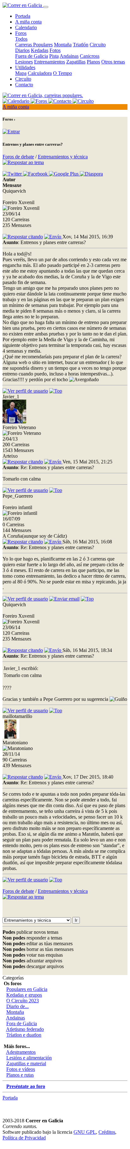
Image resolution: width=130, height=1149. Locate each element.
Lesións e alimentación (29, 1057)
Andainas (69, 56)
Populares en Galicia (26, 989)
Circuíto (23, 79)
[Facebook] (36, 173)
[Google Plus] (64, 173)
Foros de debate (18, 156)
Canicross (89, 56)
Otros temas (113, 61)
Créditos (106, 1132)
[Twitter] (13, 173)
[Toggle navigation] (45, 7)
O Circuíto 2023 (22, 1000)
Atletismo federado (25, 1029)
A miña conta (28, 21)
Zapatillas (76, 61)
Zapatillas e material (26, 1063)
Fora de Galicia (21, 1023)
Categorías (13, 977)
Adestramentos (21, 1052)
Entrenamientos (49, 61)
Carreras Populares (34, 44)
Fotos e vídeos (20, 1069)
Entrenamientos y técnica (63, 156)
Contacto (24, 84)
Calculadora (40, 73)
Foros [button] (21, 33)
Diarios (22, 50)
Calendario (26, 27)
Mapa (21, 73)
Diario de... (17, 1006)
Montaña (63, 44)
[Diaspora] (91, 173)
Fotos (55, 50)
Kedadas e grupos (24, 995)
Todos (21, 39)
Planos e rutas (20, 1075)
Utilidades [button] (25, 67)
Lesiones (24, 61)
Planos (93, 61)
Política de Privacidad (24, 1137)
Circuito (98, 44)
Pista (54, 56)
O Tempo (62, 73)
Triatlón (80, 44)
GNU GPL (85, 1132)
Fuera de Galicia (31, 56)
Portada (22, 16)
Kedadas (39, 50)
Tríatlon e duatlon (23, 1035)
